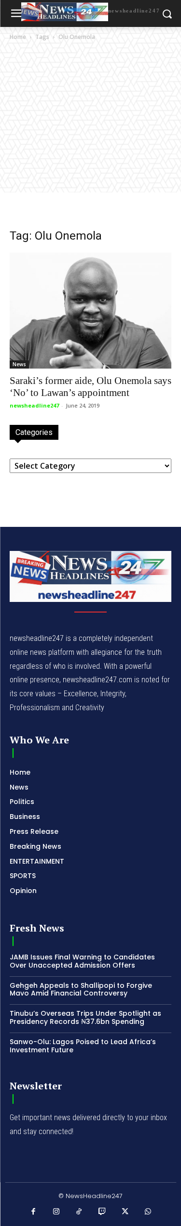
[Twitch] (102, 1212)
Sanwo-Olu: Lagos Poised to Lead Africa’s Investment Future (83, 1046)
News (19, 364)
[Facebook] (33, 1212)
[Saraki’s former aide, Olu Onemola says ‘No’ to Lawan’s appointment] (90, 311)
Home (18, 37)
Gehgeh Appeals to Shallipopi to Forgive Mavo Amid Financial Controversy (81, 989)
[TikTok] (79, 1212)
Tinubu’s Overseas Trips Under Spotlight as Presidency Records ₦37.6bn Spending (85, 1017)
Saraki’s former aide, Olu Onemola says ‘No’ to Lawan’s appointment (90, 386)
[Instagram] (56, 1212)
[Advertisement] (90, 137)
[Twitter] (125, 1212)
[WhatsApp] (148, 1212)
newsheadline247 (34, 405)
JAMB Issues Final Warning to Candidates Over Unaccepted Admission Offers (82, 961)
